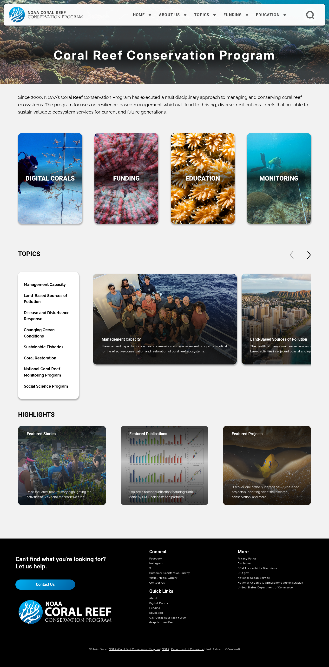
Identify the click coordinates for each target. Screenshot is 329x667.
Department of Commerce (187, 649)
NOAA (165, 649)
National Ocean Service (254, 578)
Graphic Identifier (161, 622)
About (153, 598)
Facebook (155, 558)
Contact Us (45, 584)
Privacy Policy (247, 558)
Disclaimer (245, 563)
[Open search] (310, 15)
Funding (154, 608)
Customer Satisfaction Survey (169, 573)
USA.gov (243, 573)
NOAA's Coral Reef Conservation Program (134, 649)
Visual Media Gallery (163, 578)
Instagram (156, 563)
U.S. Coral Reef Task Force (167, 617)
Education (156, 613)
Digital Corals (158, 603)
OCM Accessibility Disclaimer (257, 568)
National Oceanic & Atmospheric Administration (270, 582)
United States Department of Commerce (265, 587)
